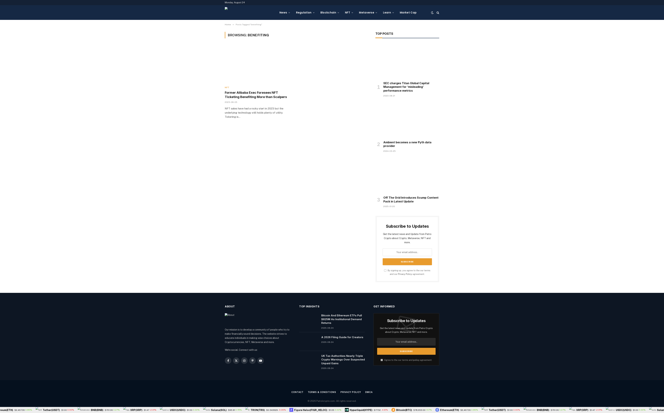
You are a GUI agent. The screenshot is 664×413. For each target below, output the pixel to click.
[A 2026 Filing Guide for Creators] (308, 341)
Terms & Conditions (322, 392)
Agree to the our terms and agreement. (408, 360)
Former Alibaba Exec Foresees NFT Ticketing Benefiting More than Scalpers (256, 95)
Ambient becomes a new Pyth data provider (407, 144)
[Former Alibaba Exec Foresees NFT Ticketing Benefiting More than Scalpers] (258, 64)
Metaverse (366, 12)
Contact (297, 392)
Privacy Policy (405, 274)
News (283, 12)
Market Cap (408, 12)
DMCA (369, 392)
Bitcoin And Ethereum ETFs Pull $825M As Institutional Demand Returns (341, 319)
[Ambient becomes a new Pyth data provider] (407, 120)
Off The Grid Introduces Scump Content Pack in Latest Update (411, 199)
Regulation (304, 12)
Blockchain (328, 12)
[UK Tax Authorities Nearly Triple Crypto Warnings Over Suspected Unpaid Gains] (308, 360)
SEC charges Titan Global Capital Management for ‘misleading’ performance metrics (406, 86)
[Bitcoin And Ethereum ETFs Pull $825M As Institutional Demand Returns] (308, 319)
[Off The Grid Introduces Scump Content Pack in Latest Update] (407, 175)
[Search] (437, 12)
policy (416, 360)
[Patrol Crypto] (249, 12)
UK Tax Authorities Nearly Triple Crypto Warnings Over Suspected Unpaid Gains (343, 359)
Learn (387, 12)
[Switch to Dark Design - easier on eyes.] (432, 12)
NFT (347, 12)
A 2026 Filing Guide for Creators (342, 337)
